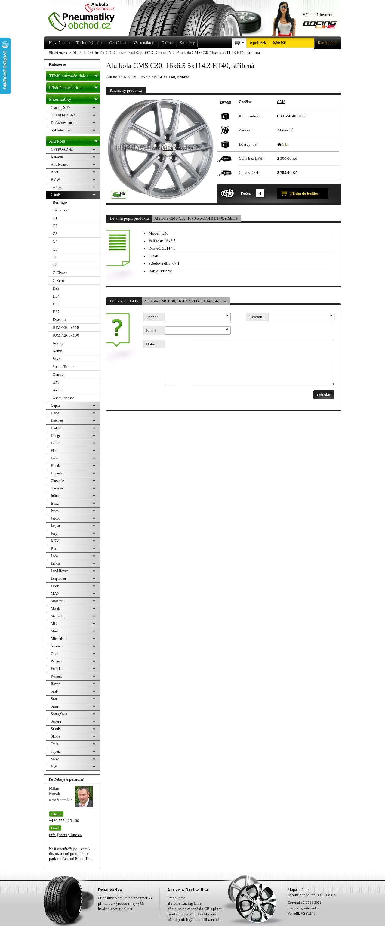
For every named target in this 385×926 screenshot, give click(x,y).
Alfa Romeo (59, 164)
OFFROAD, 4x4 (63, 115)
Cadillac (56, 187)
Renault (56, 676)
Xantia (58, 374)
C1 (55, 218)
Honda (55, 466)
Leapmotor (58, 578)
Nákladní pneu (61, 130)
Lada (54, 556)
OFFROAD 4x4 (63, 149)
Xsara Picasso (64, 398)
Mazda (55, 609)
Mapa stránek (299, 889)
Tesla (54, 744)
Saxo (57, 359)
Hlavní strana (58, 52)
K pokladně (327, 42)
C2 (55, 226)
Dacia (55, 413)
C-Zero (58, 280)
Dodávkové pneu (63, 123)
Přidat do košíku (304, 193)
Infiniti (55, 496)
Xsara (57, 390)
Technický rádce (89, 42)
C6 (55, 257)
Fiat (53, 451)
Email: (151, 330)
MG (54, 624)
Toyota (55, 751)
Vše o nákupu (144, 42)
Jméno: (152, 317)
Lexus (55, 586)
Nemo (57, 351)
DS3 (56, 288)
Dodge (55, 436)
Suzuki (56, 729)
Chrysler (57, 488)
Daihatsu (57, 428)
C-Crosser (61, 210)
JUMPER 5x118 (66, 327)
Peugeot (56, 661)
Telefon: (256, 317)
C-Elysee (60, 272)
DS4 (56, 296)
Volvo (55, 759)
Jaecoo (55, 518)
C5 (55, 249)
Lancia (55, 563)
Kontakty (187, 42)
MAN (55, 593)
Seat (54, 699)
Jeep (54, 533)
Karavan (57, 157)
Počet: (246, 193)
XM (56, 382)
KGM (55, 541)
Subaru (56, 721)
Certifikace (118, 42)
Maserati (57, 601)
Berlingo (60, 202)
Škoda (55, 736)
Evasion (59, 319)
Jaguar (55, 526)
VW (54, 766)
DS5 (56, 304)
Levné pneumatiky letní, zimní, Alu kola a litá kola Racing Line (90, 17)
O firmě (168, 42)
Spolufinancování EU (305, 895)
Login (331, 895)
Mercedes (58, 616)
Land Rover (59, 571)
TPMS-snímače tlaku (68, 75)
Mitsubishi (58, 639)
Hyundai (57, 473)
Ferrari (55, 443)
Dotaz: (151, 344)
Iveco (55, 511)
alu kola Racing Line (184, 903)
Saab (54, 691)
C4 (55, 241)
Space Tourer (63, 366)
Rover (55, 684)
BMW (55, 179)
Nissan (56, 646)
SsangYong (59, 714)
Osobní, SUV (61, 108)
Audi (54, 172)
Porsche (56, 669)
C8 (55, 265)
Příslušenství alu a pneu (66, 89)
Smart (55, 706)
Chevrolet (58, 481)
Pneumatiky (60, 99)
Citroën (56, 195)
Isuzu (55, 503)
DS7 (56, 312)
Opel (54, 654)
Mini (54, 631)
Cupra (55, 405)
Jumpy (58, 343)
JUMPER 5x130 (66, 335)
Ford (54, 458)
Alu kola (57, 141)
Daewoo (57, 420)
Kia (53, 548)
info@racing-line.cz (65, 834)
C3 (55, 233)
